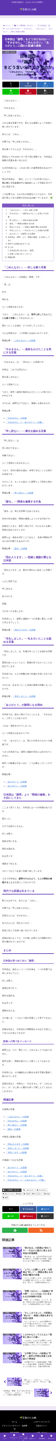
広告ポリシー (41, 1426)
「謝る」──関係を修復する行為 (21, 224)
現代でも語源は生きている (19, 244)
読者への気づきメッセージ (21, 254)
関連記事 (11, 257)
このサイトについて (41, 1422)
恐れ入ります (9, 1194)
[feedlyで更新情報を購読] (15, 1230)
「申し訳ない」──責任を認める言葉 (23, 220)
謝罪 (6, 1198)
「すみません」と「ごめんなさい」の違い (25, 1180)
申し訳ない (38, 1194)
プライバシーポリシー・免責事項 (14, 1427)
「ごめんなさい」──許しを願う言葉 (23, 210)
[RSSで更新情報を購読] (41, 1230)
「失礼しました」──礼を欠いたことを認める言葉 (28, 230)
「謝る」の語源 (20, 548)
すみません (43, 1190)
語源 (47, 1194)
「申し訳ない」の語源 (23, 493)
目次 (24, 205)
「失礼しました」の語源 (24, 696)
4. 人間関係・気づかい (13, 1190)
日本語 (28, 1194)
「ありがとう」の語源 (16, 782)
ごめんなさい (30, 1190)
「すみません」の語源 (16, 418)
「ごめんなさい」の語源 (24, 340)
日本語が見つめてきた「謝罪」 (22, 250)
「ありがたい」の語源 (16, 786)
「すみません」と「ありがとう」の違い (24, 422)
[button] (45, 92)
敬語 (19, 1194)
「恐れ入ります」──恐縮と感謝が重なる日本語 (27, 227)
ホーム (14, 1422)
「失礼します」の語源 (16, 1152)
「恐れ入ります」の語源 (24, 630)
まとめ (10, 247)
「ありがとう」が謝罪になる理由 (21, 234)
